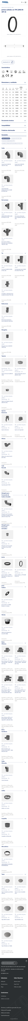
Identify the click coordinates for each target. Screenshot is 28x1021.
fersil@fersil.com (4, 973)
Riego (2, 987)
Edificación (3, 981)
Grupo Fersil (16, 984)
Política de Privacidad (6, 1010)
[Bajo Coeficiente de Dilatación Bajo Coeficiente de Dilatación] (3, 71)
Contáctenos (3, 996)
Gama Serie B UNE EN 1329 (7, 7)
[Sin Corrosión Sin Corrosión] (19, 71)
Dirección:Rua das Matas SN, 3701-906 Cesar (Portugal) (13, 966)
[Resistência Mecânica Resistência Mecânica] (3, 75)
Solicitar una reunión (5, 999)
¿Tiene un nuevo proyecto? (7, 963)
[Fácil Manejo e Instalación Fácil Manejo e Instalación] (15, 71)
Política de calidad (17, 987)
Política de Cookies (5, 1013)
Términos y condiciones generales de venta (11, 1007)
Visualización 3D (6, 62)
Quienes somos (17, 981)
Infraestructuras (4, 984)
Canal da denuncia (5, 1015)
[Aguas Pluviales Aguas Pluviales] (7, 71)
